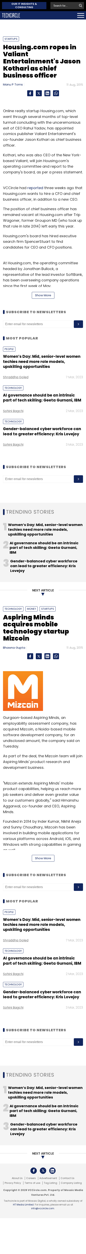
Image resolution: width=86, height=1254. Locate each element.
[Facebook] (30, 93)
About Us (17, 1178)
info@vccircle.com (42, 1208)
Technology (13, 388)
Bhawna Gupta (14, 647)
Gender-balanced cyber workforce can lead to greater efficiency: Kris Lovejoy (42, 431)
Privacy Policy (13, 1183)
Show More (43, 295)
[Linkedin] (47, 93)
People (9, 349)
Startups (11, 39)
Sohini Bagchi (13, 411)
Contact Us (67, 1178)
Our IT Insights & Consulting (24, 5)
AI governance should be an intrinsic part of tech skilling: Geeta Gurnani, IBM (42, 398)
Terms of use (32, 1183)
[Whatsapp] (56, 93)
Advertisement (48, 1178)
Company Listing (71, 1183)
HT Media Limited (23, 1204)
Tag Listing (50, 1183)
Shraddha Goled (15, 377)
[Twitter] (39, 93)
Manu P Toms (13, 84)
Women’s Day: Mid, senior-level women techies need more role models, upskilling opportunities (41, 361)
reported (35, 187)
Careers (31, 1178)
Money (31, 609)
